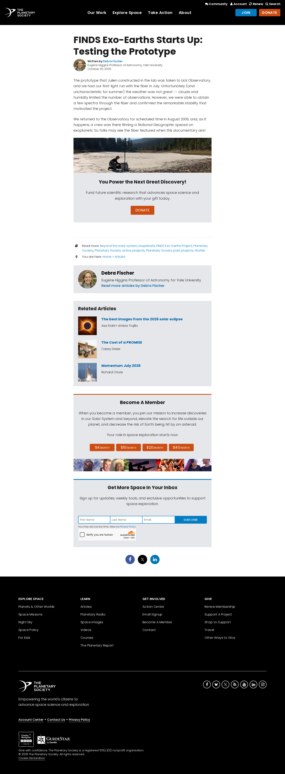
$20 (155, 447)
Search (274, 4)
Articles (120, 256)
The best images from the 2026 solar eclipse (142, 319)
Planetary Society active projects (120, 250)
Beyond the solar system (118, 246)
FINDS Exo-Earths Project (174, 246)
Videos (85, 630)
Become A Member (157, 622)
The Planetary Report (97, 645)
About (185, 12)
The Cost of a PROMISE (121, 342)
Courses (86, 637)
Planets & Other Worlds (36, 606)
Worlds (200, 250)
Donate (269, 12)
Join (246, 12)
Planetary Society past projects (169, 250)
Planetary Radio (92, 614)
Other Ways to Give (220, 637)
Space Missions (30, 614)
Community (218, 4)
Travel (209, 630)
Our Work (96, 12)
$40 (181, 447)
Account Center (30, 719)
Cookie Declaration (31, 758)
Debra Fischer (117, 273)
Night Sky (25, 622)
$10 (128, 447)
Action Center (153, 606)
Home (107, 256)
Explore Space (127, 12)
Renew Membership (220, 606)
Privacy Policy (128, 526)
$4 (102, 447)
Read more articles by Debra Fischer (133, 285)
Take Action (160, 12)
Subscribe (191, 520)
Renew (258, 4)
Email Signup (152, 614)
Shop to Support (218, 622)
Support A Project (218, 614)
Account (240, 4)
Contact (149, 630)
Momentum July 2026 (121, 365)
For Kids (24, 637)
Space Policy (28, 630)
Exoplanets (147, 246)
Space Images (91, 622)
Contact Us (56, 719)
